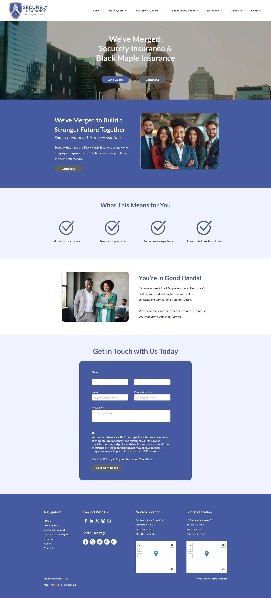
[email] (109, 521)
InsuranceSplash (69, 584)
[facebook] (85, 521)
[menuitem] (96, 10)
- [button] (140, 549)
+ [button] (140, 545)
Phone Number (143, 392)
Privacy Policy (203, 578)
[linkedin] (91, 521)
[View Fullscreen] (140, 556)
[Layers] (172, 545)
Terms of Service (219, 578)
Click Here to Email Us (146, 534)
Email (95, 392)
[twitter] (97, 521)
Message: (97, 407)
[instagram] (103, 521)
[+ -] (156, 557)
